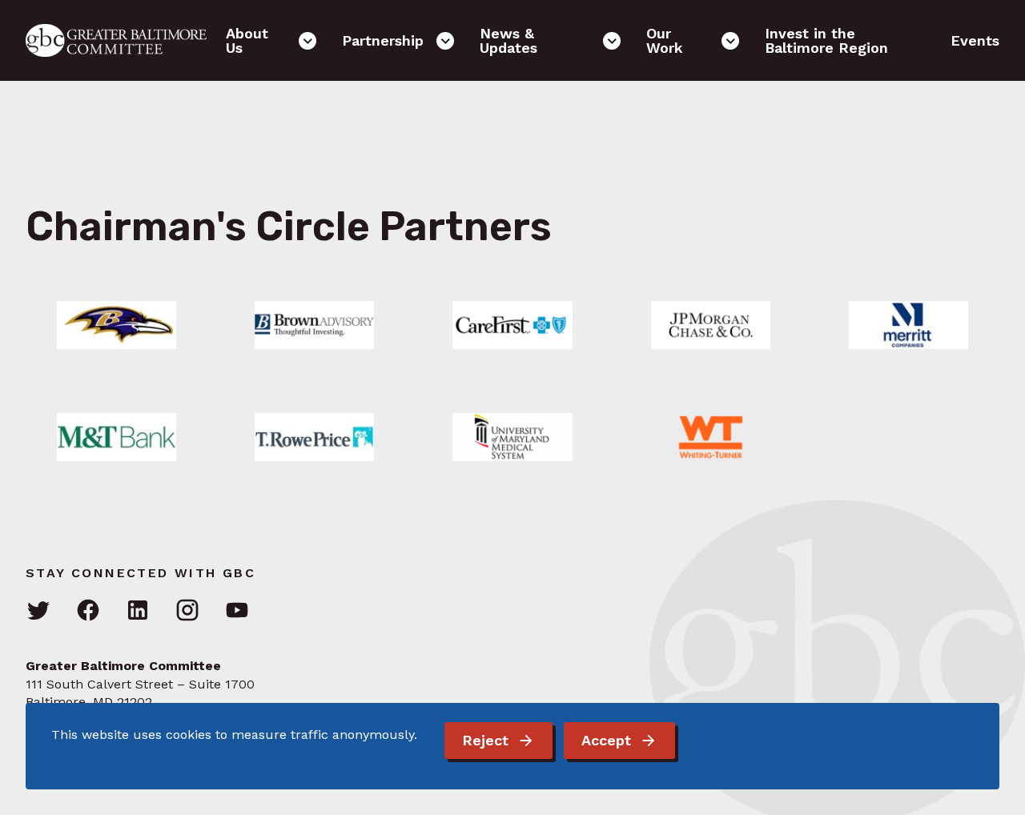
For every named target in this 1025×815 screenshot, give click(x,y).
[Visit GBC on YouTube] (237, 611)
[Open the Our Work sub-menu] (730, 41)
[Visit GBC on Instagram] (187, 611)
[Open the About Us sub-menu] (307, 41)
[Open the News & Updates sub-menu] (612, 41)
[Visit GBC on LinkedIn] (138, 611)
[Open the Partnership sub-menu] (445, 41)
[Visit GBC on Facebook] (88, 611)
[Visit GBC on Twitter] (38, 611)
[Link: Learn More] (116, 325)
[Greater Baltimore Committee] (126, 40)
